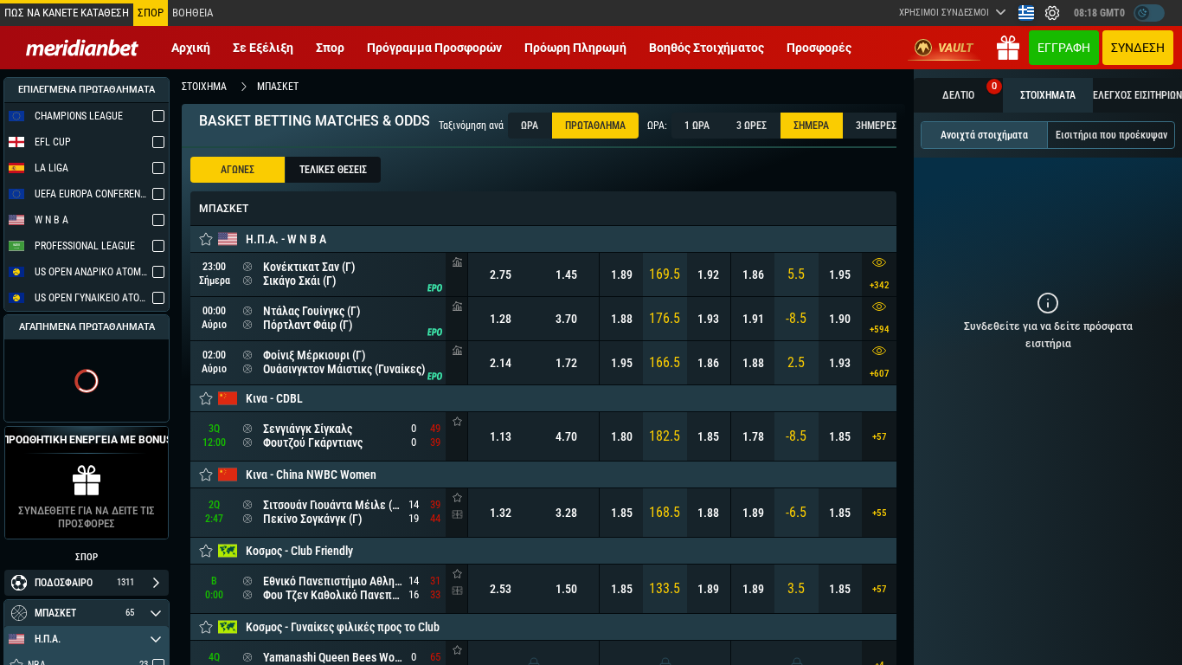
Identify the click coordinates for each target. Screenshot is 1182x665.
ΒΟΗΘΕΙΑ (192, 12)
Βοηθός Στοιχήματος (706, 48)
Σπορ (330, 48)
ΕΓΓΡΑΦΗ (1063, 48)
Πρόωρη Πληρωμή (575, 48)
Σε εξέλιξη (263, 48)
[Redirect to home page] (82, 47)
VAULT (955, 48)
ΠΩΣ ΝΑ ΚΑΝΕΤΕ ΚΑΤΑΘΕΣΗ (66, 12)
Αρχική (190, 48)
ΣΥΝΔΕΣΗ (1138, 48)
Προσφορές (819, 48)
